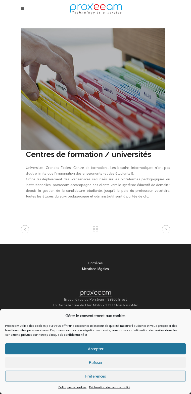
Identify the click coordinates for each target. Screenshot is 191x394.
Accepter (95, 348)
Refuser (95, 362)
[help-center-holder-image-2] (93, 88)
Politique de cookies (72, 387)
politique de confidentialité (65, 334)
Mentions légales (95, 268)
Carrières (95, 263)
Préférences (95, 376)
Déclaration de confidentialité (109, 387)
